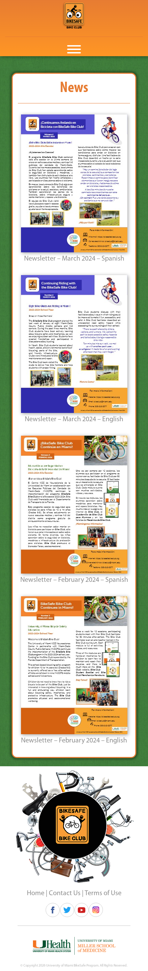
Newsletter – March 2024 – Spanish (74, 258)
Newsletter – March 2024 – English (74, 419)
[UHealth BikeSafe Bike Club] (74, 15)
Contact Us (65, 893)
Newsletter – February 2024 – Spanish (74, 580)
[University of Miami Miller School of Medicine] (74, 945)
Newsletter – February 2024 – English (74, 740)
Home (35, 893)
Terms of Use (103, 893)
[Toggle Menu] (74, 49)
